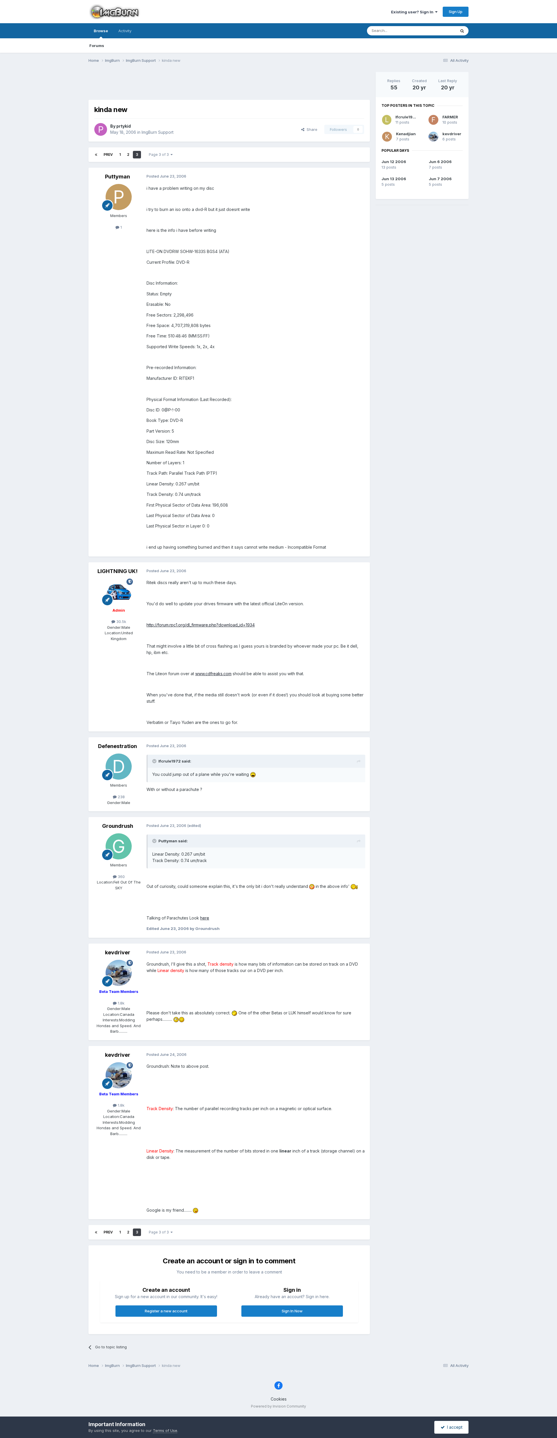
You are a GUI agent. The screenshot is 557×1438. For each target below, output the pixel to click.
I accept (453, 1427)
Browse (101, 30)
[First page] (96, 154)
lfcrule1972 (406, 117)
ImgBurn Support (157, 132)
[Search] (462, 30)
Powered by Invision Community (278, 1406)
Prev (108, 154)
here (204, 917)
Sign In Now (292, 1311)
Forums (96, 45)
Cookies (279, 1399)
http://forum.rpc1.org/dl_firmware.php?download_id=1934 (201, 624)
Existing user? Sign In (413, 12)
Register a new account (166, 1311)
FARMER (450, 117)
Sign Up (455, 11)
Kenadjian (406, 133)
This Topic (439, 30)
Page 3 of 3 (160, 154)
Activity (124, 30)
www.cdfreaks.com (213, 673)
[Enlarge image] (253, 774)
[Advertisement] (229, 85)
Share (310, 129)
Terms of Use (165, 1430)
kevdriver (451, 133)
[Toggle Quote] (155, 761)
